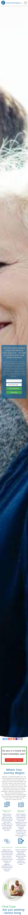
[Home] (11, 2)
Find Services (14, 392)
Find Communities (14, 388)
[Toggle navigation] (25, 2)
